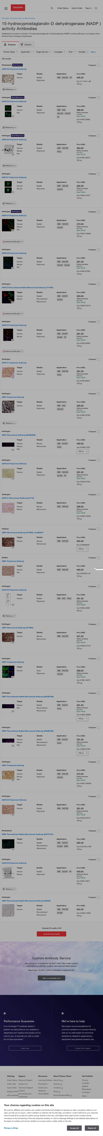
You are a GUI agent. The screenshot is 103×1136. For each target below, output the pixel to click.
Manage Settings (11, 1128)
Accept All (74, 1128)
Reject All (92, 1128)
